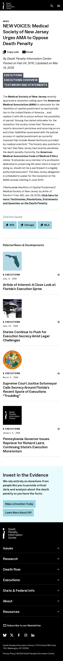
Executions (13, 75)
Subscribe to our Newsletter (24, 625)
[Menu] (58, 6)
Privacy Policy (9, 653)
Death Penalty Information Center (29, 58)
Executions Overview (21, 80)
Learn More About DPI (18, 512)
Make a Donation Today (19, 504)
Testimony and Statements (25, 85)
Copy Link (13, 52)
